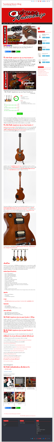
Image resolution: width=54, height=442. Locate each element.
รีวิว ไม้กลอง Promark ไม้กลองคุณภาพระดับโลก (12, 413)
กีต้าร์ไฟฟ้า (8, 45)
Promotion (30, 23)
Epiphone (5, 45)
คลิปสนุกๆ (19, 23)
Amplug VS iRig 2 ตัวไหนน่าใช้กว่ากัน (43, 75)
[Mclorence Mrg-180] (40, 53)
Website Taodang (22, 422)
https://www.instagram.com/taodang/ (24, 346)
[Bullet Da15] (40, 47)
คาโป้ (37, 432)
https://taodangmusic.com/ (20, 345)
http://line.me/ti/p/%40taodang (10, 343)
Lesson (15, 23)
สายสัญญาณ (38, 428)
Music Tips (11, 23)
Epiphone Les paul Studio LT (21, 48)
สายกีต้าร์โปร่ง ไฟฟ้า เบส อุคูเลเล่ (40, 429)
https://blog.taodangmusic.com (10, 353)
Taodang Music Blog (12, 4)
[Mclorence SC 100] (40, 59)
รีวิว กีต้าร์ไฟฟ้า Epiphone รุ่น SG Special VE (28, 415)
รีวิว (7, 23)
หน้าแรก (4, 23)
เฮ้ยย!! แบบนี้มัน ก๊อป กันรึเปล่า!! (42, 71)
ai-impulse (11, 48)
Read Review (47, 37)
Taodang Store (24, 23)
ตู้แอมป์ (37, 425)
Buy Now (44, 37)
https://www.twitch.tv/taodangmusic (17, 350)
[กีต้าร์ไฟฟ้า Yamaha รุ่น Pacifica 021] (40, 34)
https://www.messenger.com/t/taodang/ (23, 340)
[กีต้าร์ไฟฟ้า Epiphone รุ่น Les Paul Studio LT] (8, 98)
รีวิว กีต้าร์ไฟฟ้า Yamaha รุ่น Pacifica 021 (43, 72)
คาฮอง (37, 433)
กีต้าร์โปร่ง (37, 422)
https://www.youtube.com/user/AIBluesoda (12, 357)
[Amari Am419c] (40, 40)
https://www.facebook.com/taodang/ (20, 348)
